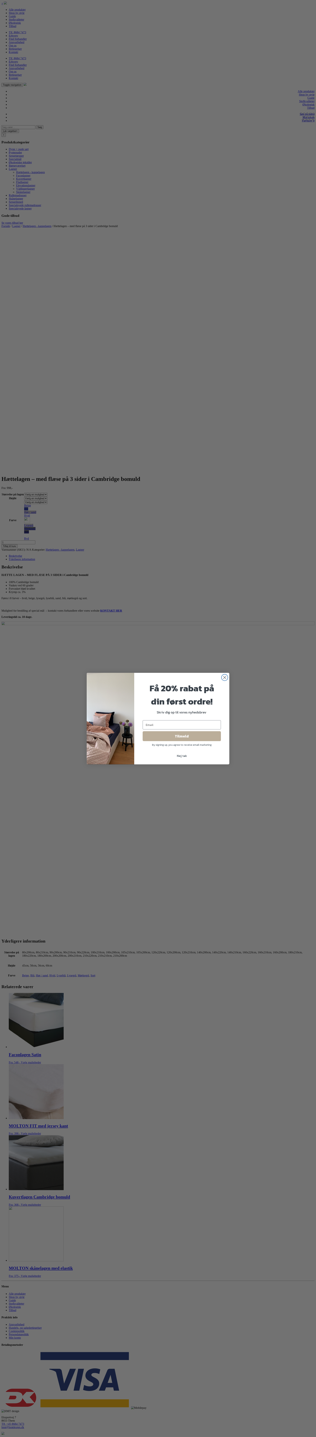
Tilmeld (182, 736)
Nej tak (182, 756)
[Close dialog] (224, 677)
